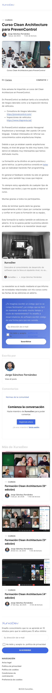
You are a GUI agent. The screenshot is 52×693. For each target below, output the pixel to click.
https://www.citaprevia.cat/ (19, 120)
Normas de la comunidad (17, 397)
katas (45, 164)
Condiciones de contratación (9, 674)
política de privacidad (33, 334)
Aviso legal (6, 662)
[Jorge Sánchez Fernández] (4, 34)
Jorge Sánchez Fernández (19, 34)
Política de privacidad (11, 666)
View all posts (11, 379)
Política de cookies (10, 669)
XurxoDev (29, 689)
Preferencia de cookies (12, 679)
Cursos (8, 20)
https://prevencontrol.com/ (19, 114)
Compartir (41, 80)
